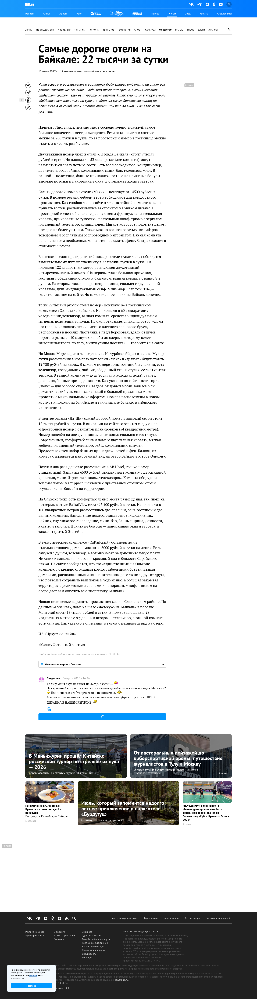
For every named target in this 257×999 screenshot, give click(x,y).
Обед (188, 13)
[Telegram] (199, 4)
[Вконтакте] (191, 4)
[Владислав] (41, 680)
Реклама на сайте (34, 931)
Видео (190, 29)
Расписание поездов (93, 946)
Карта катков (151, 918)
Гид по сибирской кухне (125, 918)
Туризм (172, 13)
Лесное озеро (192, 918)
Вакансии (59, 939)
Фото (79, 13)
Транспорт (109, 29)
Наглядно (87, 957)
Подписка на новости (93, 950)
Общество (165, 29)
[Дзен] (221, 4)
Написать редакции (64, 935)
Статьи (47, 13)
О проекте (59, 931)
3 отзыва (223, 773)
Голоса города (171, 918)
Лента (29, 29)
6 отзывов (30, 820)
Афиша (63, 13)
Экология (125, 29)
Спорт (137, 29)
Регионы (94, 29)
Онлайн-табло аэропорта (96, 939)
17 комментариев (71, 71)
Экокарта (87, 931)
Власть (179, 29)
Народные (64, 29)
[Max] (207, 4)
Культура (150, 29)
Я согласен (31, 985)
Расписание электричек (95, 942)
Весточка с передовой (218, 918)
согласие (33, 975)
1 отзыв (171, 820)
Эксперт (213, 29)
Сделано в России (91, 935)
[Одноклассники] (214, 4)
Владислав (53, 678)
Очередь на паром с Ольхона (63, 664)
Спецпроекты (224, 13)
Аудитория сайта (34, 935)
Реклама (203, 13)
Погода (155, 13)
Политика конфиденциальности (140, 931)
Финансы (79, 29)
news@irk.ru (121, 979)
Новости (29, 13)
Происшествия (45, 29)
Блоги (201, 29)
